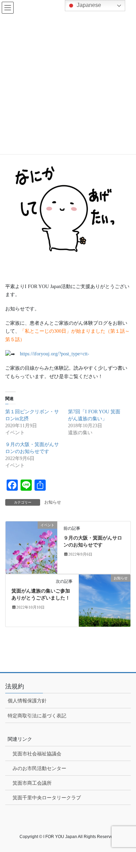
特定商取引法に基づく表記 (37, 715)
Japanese (88, 5)
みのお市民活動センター (39, 768)
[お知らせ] (104, 600)
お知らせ (52, 502)
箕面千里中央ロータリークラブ (47, 797)
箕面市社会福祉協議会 (37, 753)
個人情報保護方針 (27, 700)
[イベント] (31, 547)
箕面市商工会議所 (32, 783)
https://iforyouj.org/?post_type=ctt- (54, 353)
